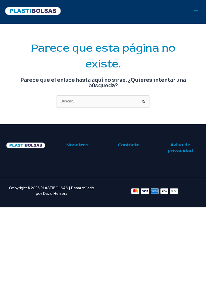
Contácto (129, 145)
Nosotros (77, 145)
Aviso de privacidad (180, 148)
